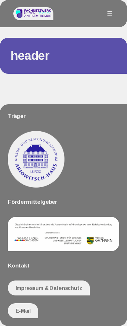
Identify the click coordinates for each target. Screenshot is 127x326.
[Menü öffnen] (110, 14)
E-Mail (23, 311)
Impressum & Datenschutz (49, 288)
